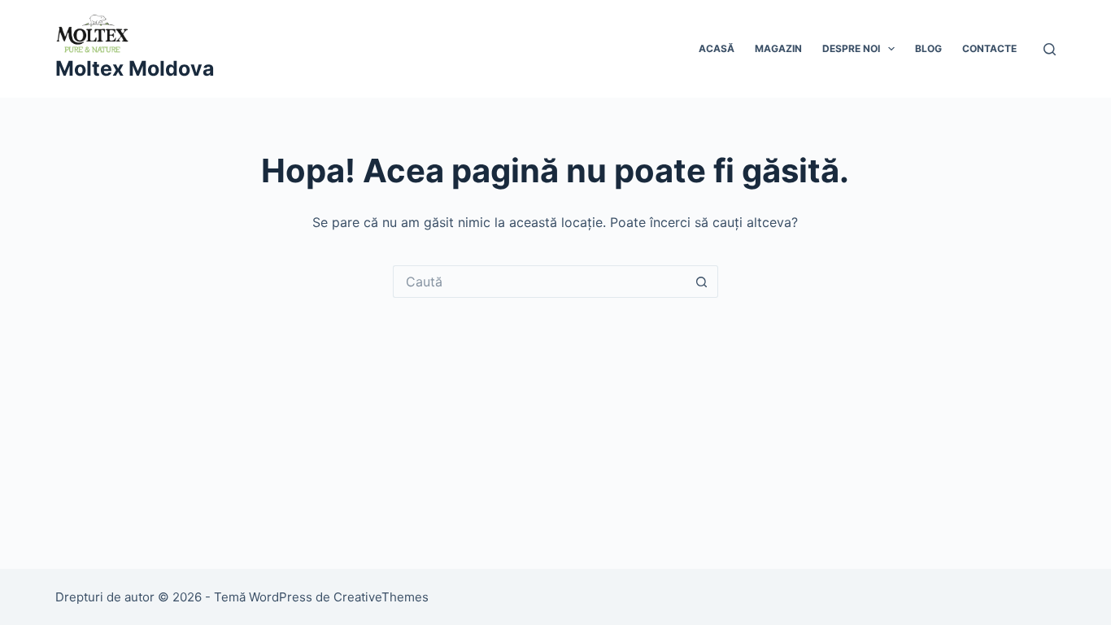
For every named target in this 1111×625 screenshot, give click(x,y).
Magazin (778, 48)
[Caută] (1049, 49)
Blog (928, 48)
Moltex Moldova (135, 68)
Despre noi (851, 48)
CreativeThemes (381, 597)
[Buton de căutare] (702, 281)
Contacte (989, 48)
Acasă (716, 48)
